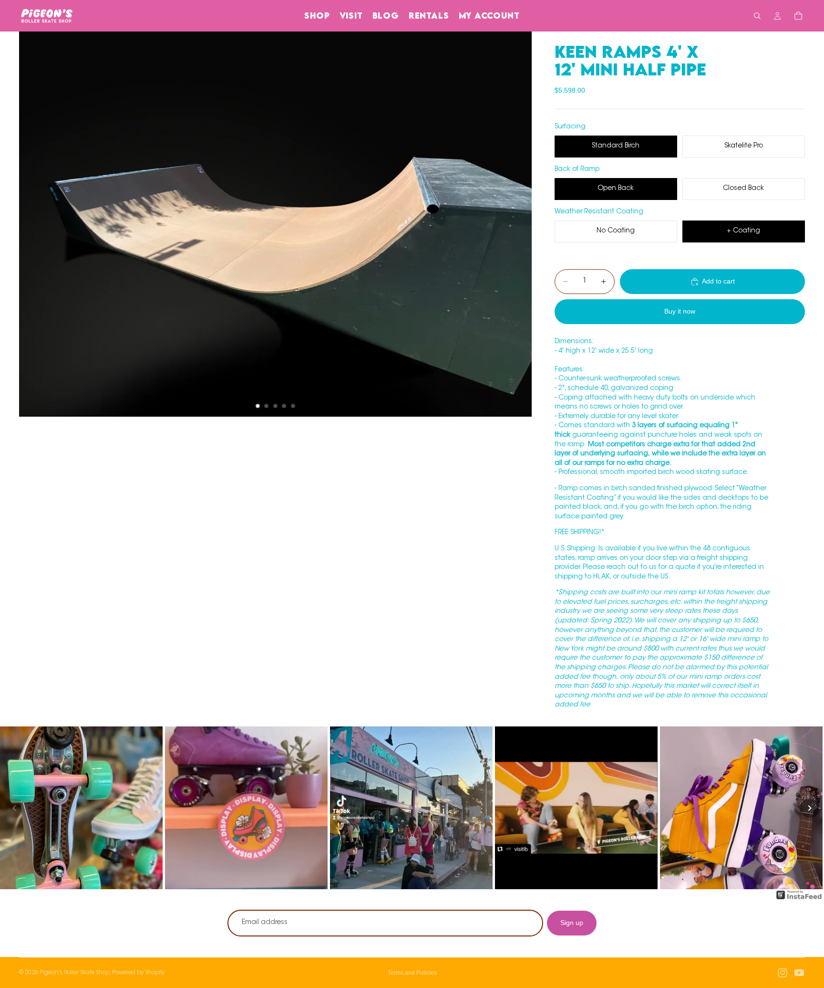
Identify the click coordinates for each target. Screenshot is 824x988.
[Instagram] (782, 972)
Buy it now (679, 311)
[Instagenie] (799, 899)
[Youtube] (799, 972)
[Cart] (798, 15)
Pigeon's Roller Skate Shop (75, 973)
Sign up (571, 922)
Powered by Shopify (138, 973)
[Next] (809, 808)
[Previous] (14, 808)
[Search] (757, 15)
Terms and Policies (412, 972)
